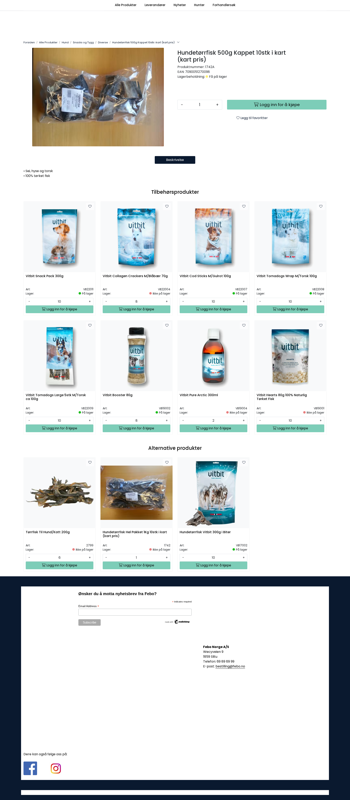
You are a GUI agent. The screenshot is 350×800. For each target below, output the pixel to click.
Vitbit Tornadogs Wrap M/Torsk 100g (287, 276)
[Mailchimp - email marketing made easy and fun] (177, 621)
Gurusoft (175, 792)
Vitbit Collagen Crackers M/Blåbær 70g (135, 276)
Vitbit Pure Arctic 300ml (199, 395)
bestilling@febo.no (230, 666)
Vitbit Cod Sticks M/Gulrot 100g (205, 276)
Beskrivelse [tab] (175, 159)
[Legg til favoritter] (90, 206)
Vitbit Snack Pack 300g (44, 276)
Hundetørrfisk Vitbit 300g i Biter (205, 532)
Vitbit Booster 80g (117, 395)
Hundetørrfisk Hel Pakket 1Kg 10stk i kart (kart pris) (135, 534)
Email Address (88, 606)
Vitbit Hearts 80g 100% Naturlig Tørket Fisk (282, 397)
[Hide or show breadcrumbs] (178, 42)
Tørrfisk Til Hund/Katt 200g (48, 532)
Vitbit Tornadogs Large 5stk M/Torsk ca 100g (56, 397)
